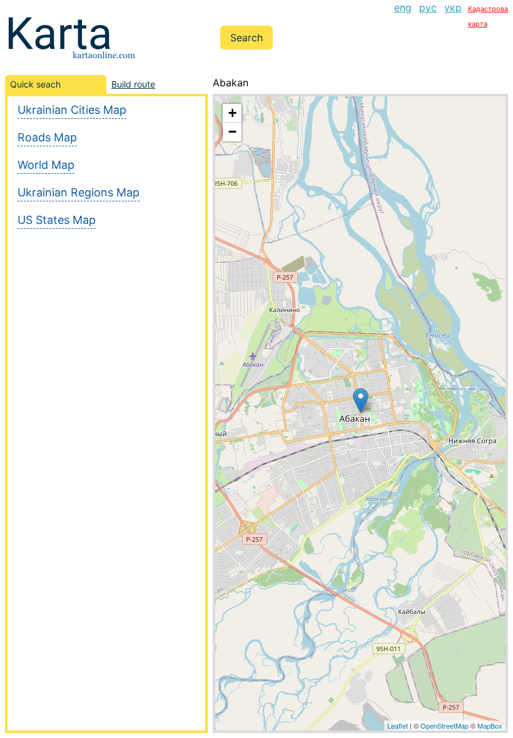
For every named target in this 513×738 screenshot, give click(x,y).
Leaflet (397, 725)
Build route (133, 84)
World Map (46, 164)
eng (403, 7)
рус (428, 7)
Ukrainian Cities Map (72, 109)
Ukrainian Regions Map (79, 192)
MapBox (489, 725)
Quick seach (35, 84)
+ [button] (232, 113)
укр (453, 7)
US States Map (57, 219)
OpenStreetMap (444, 725)
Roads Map (47, 137)
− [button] (232, 131)
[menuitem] (403, 15)
